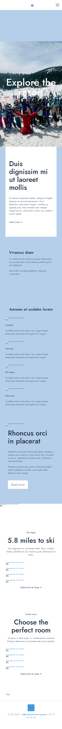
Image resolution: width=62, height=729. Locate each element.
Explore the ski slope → (31, 587)
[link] (15, 563)
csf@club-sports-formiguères (34, 714)
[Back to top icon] (31, 707)
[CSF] (32, 5)
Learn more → (15, 222)
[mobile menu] (57, 5)
